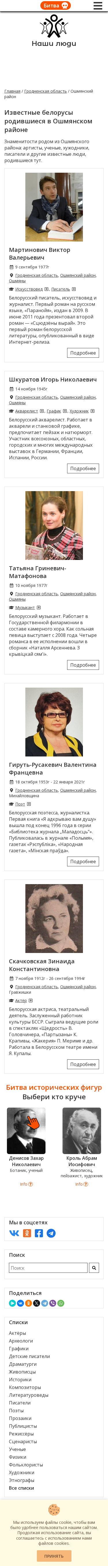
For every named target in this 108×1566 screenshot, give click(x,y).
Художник (79, 411)
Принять (54, 1556)
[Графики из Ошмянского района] (64, 411)
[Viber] (52, 1303)
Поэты (16, 1410)
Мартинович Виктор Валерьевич (39, 253)
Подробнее (83, 353)
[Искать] (94, 1268)
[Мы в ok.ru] (27, 1233)
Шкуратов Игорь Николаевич (53, 379)
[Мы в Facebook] (39, 1233)
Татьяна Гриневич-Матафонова (37, 572)
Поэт (20, 804)
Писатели (20, 1403)
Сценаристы (23, 1441)
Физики (17, 1457)
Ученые (17, 1449)
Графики (19, 1348)
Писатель (60, 289)
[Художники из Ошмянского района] (92, 411)
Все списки (21, 1488)
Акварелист (26, 411)
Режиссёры (21, 1434)
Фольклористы (26, 1465)
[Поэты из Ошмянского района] (28, 804)
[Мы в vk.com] (14, 1233)
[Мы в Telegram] (51, 1233)
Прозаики (20, 1418)
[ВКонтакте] (20, 1303)
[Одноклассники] (28, 1303)
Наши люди (54, 43)
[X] (36, 1303)
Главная (12, 91)
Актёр (21, 1000)
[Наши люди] (54, 36)
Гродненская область (45, 91)
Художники (21, 1472)
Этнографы (21, 1480)
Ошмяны (17, 280)
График (54, 411)
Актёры (17, 1333)
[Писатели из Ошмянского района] (73, 289)
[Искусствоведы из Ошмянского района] (46, 289)
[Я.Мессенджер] (12, 1303)
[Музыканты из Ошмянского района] (38, 607)
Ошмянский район (78, 275)
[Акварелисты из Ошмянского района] (41, 411)
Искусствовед (29, 289)
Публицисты (23, 1426)
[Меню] (98, 5)
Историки (20, 1379)
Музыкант (25, 607)
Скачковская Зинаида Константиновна (42, 965)
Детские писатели (29, 1356)
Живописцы (22, 1372)
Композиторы (25, 1387)
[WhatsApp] (60, 1303)
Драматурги (23, 1364)
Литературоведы (28, 1395)
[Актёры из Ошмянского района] (30, 1000)
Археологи (21, 1341)
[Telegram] (44, 1303)
